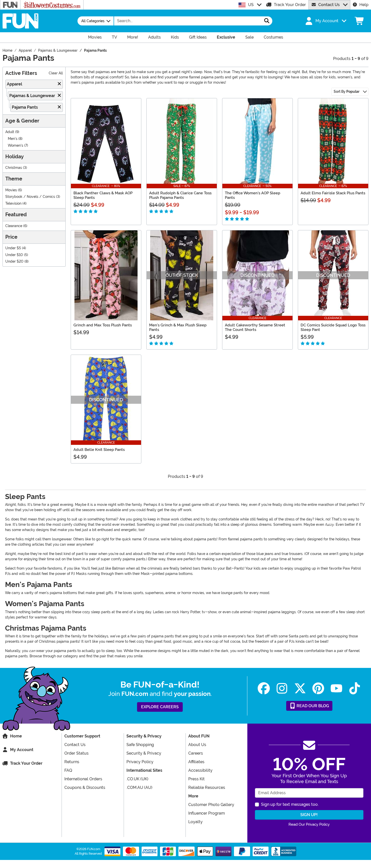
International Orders (83, 779)
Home (16, 736)
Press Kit (196, 779)
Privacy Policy (139, 761)
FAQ (68, 770)
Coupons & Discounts (84, 787)
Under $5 (13, 248)
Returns (71, 761)
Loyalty (195, 821)
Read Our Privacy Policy (309, 824)
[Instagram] (282, 688)
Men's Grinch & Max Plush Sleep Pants (177, 327)
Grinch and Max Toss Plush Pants (102, 325)
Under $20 (14, 261)
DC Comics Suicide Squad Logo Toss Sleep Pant (333, 327)
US (251, 4)
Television (13, 203)
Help (363, 4)
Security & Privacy (143, 753)
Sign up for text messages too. (290, 804)
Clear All (56, 73)
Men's (12, 139)
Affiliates (196, 761)
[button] (325, 21)
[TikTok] (355, 688)
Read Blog (312, 705)
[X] (300, 688)
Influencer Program (206, 813)
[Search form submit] (266, 20)
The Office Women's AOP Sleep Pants (252, 195)
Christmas (13, 168)
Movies (11, 190)
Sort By (346, 91)
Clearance (13, 226)
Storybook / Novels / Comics (30, 197)
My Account (21, 749)
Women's (15, 145)
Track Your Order (290, 4)
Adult (9, 132)
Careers (195, 753)
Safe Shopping (140, 744)
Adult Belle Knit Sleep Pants (99, 449)
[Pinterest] (318, 688)
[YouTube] (336, 688)
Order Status (76, 753)
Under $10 (14, 255)
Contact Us (329, 4)
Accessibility (200, 770)
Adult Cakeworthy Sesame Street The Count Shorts (255, 327)
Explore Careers (160, 706)
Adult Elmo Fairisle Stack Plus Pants (333, 193)
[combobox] (187, 20)
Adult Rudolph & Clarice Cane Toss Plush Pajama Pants (180, 195)
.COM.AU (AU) (139, 787)
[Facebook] (264, 688)
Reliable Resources (206, 787)
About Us (197, 744)
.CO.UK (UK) (137, 779)
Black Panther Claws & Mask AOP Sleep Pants (102, 195)
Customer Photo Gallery (211, 804)
